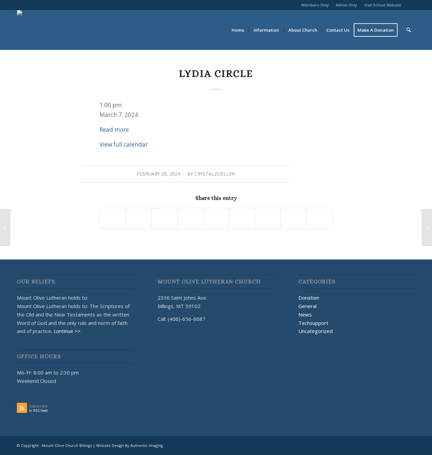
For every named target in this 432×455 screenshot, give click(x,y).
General (307, 306)
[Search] (408, 30)
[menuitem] (315, 5)
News (305, 314)
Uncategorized (315, 331)
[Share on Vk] (267, 218)
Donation (308, 297)
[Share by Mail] (319, 218)
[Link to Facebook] (410, 5)
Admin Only (346, 4)
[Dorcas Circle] (5, 227)
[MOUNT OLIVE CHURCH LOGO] (50, 30)
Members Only (315, 4)
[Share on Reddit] (293, 218)
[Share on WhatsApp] (164, 218)
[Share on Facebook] (113, 218)
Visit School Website (382, 4)
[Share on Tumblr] (241, 218)
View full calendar (124, 144)
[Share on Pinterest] (190, 218)
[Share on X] (138, 218)
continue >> (67, 331)
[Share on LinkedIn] (216, 218)
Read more (114, 129)
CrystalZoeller (214, 174)
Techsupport (313, 323)
